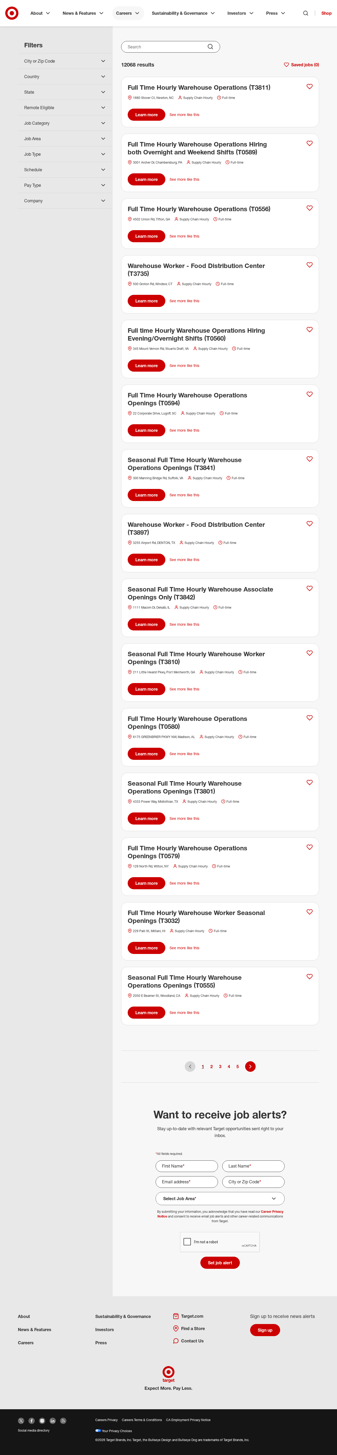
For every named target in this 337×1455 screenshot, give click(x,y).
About (37, 13)
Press (272, 13)
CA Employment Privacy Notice (188, 1420)
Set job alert (220, 1262)
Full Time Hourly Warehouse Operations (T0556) (199, 209)
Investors (236, 13)
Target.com (192, 1316)
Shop (326, 13)
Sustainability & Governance (179, 13)
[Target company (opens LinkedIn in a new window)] (52, 1421)
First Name (173, 1166)
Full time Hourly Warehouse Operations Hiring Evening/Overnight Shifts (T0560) (196, 334)
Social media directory (33, 1430)
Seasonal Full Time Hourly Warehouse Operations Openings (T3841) (185, 464)
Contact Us (192, 1340)
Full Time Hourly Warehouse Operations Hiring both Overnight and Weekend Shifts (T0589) (197, 148)
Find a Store (193, 1328)
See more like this (184, 114)
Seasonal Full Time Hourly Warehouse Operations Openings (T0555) (185, 981)
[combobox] (170, 47)
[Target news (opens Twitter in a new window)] (21, 1421)
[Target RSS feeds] (63, 1421)
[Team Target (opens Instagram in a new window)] (42, 1421)
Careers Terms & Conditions (142, 1420)
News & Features (79, 13)
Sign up (265, 1330)
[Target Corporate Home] (11, 13)
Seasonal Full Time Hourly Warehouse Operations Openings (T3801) (185, 787)
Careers (124, 13)
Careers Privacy (106, 1420)
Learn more (146, 114)
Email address (176, 1181)
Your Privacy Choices (116, 1431)
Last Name (240, 1166)
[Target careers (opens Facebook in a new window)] (31, 1421)
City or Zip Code (245, 1181)
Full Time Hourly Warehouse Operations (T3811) (199, 87)
